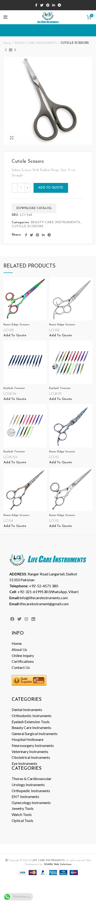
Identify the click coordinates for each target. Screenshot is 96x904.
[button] (15, 335)
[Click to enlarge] (11, 137)
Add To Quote (50, 187)
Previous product (5, 50)
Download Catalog (34, 208)
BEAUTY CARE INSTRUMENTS (36, 43)
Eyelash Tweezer (14, 388)
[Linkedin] (33, 619)
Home (7, 43)
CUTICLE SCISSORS (75, 43)
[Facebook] (12, 619)
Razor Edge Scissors (16, 324)
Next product (15, 50)
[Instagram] (26, 619)
